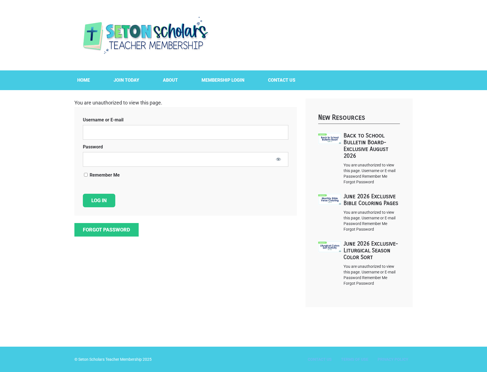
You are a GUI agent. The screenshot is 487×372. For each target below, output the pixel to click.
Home (83, 80)
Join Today (126, 80)
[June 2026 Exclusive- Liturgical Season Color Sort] (329, 246)
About (170, 80)
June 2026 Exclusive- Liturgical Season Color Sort (371, 250)
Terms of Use (354, 359)
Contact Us (281, 80)
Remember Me (104, 175)
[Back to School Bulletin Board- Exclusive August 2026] (329, 138)
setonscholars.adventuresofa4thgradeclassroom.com (144, 35)
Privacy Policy (393, 359)
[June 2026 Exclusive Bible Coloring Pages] (329, 199)
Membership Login (223, 80)
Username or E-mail (103, 119)
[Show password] (278, 159)
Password (93, 147)
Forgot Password (106, 230)
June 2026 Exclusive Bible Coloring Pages (371, 199)
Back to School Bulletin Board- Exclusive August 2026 (366, 145)
